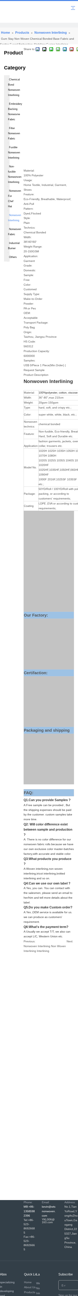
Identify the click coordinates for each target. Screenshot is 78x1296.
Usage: (28, 180)
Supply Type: (32, 294)
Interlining (43, 951)
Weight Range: (33, 246)
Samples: (29, 360)
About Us (30, 1287)
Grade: (28, 265)
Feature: (29, 194)
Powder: (29, 303)
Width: (28, 237)
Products (29, 1292)
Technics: (29, 227)
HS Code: (30, 341)
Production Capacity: (37, 351)
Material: (29, 170)
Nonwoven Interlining (37, 946)
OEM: (27, 313)
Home (28, 1282)
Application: (31, 256)
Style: (27, 218)
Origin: (28, 332)
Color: (27, 284)
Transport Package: (36, 322)
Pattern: (29, 208)
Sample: (29, 275)
